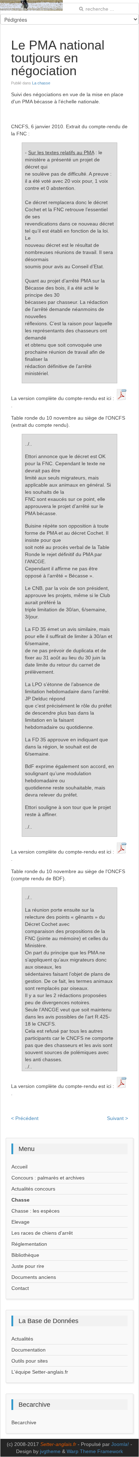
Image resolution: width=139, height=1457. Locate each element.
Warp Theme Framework (95, 1451)
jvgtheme (50, 1451)
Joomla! (120, 1444)
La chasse (41, 83)
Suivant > (117, 1118)
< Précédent (24, 1118)
